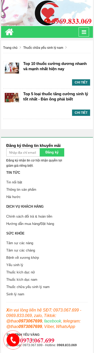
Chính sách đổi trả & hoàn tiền (29, 216)
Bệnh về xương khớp (22, 258)
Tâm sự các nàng (19, 243)
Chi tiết (81, 82)
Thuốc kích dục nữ (20, 272)
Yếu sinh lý (14, 265)
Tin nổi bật (14, 182)
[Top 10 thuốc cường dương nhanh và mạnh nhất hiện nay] (12, 68)
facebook (52, 321)
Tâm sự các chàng (20, 250)
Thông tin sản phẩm (21, 190)
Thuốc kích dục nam (21, 280)
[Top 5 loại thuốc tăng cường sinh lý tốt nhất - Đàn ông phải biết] (12, 97)
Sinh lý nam (15, 294)
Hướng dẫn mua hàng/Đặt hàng (30, 224)
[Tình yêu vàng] (47, 13)
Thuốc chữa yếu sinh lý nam (28, 287)
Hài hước (13, 197)
